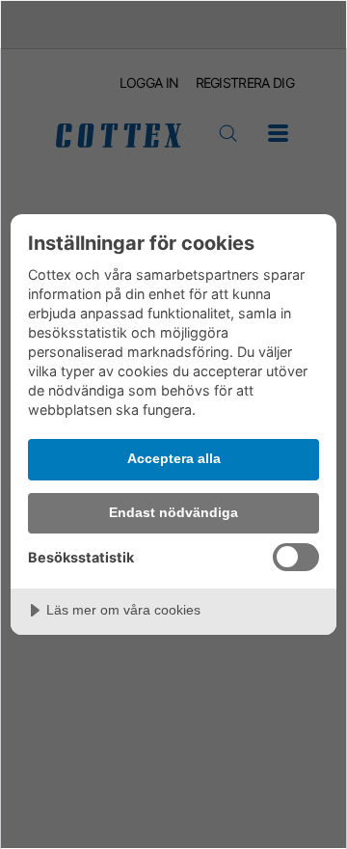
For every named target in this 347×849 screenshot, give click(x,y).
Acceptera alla (174, 458)
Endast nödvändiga (173, 512)
